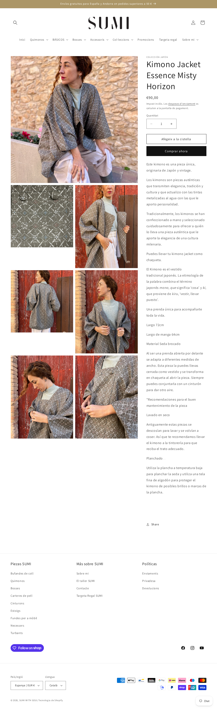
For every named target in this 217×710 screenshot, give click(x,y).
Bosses (15, 588)
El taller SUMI (86, 581)
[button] (15, 22)
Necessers (17, 625)
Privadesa (148, 581)
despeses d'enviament (181, 103)
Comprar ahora (176, 151)
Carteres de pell (22, 596)
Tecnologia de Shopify (50, 700)
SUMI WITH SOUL (28, 700)
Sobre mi (83, 573)
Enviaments (150, 573)
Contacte (83, 588)
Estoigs (15, 611)
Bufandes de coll (22, 573)
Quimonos (18, 581)
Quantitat (152, 115)
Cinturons (17, 603)
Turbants (17, 633)
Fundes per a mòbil (24, 618)
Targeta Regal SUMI (90, 596)
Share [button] (155, 524)
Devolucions (150, 588)
